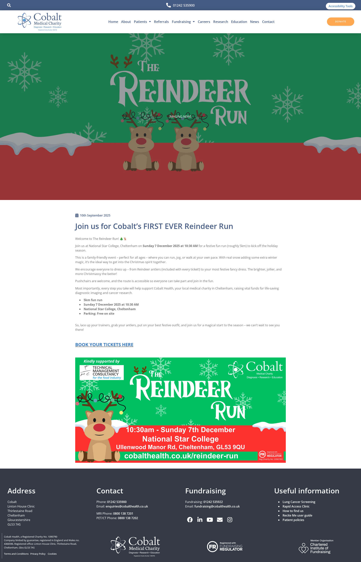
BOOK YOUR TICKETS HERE (104, 344)
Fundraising (181, 21)
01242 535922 (213, 502)
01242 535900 (184, 5)
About (126, 21)
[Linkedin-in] (200, 519)
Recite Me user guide (297, 515)
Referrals (161, 21)
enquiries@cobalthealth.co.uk (127, 506)
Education (239, 21)
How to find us (293, 511)
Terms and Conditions (16, 553)
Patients (140, 21)
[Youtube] (210, 519)
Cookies (52, 553)
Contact (268, 21)
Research (220, 21)
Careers (204, 21)
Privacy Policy (38, 553)
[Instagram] (229, 519)
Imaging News (181, 116)
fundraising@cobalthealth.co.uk (217, 506)
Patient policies (293, 520)
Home (113, 21)
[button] (9, 5)
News (254, 21)
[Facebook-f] (190, 519)
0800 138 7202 (128, 518)
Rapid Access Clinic (296, 506)
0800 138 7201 (123, 513)
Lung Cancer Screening (299, 502)
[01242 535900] (168, 5)
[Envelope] (219, 519)
